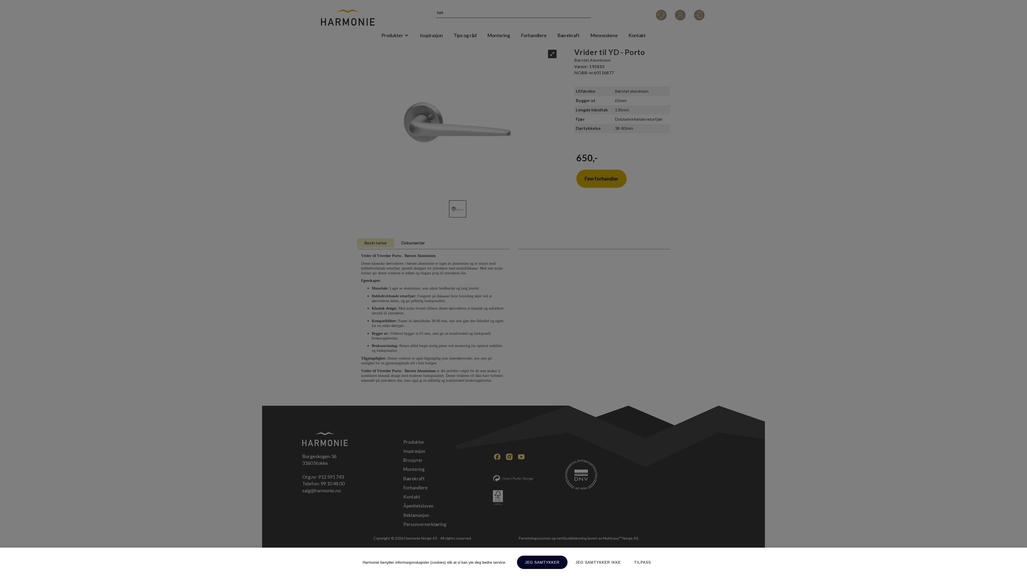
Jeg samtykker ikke (598, 562)
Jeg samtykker (542, 562)
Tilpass (642, 562)
